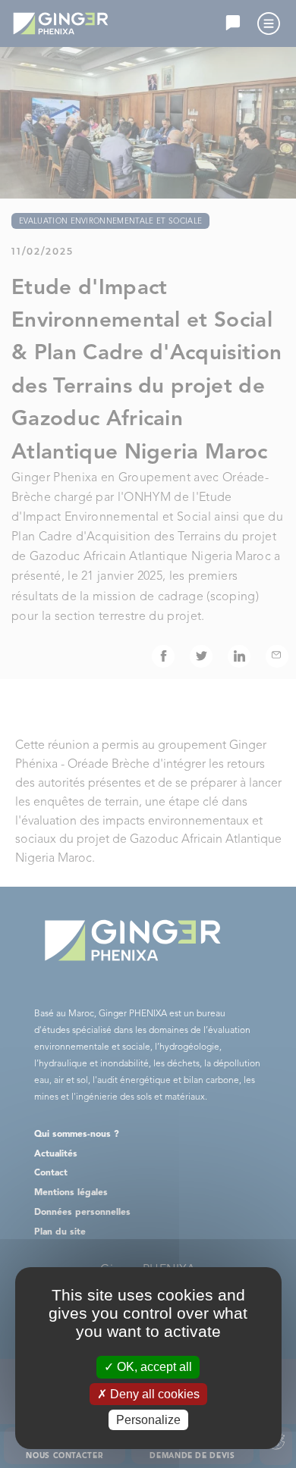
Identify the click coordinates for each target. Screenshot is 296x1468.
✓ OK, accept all (148, 1366)
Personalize (148, 1419)
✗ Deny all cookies (148, 1394)
